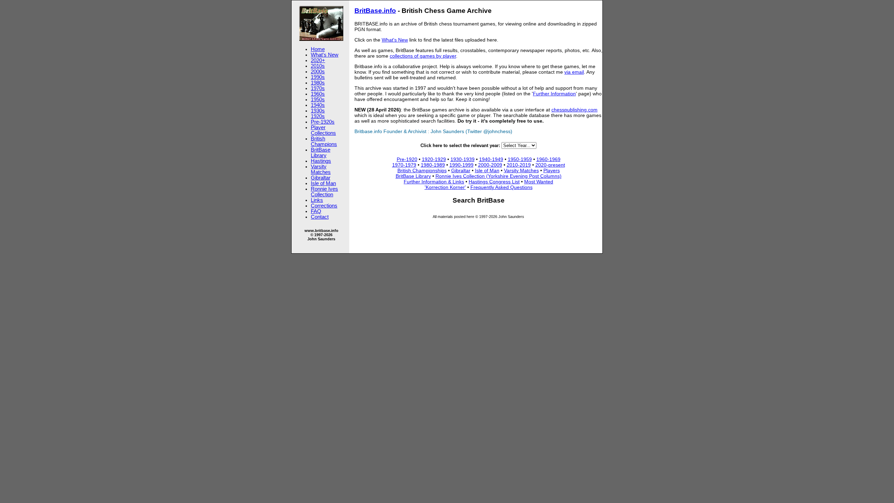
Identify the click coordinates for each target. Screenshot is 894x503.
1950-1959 (520, 159)
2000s (318, 71)
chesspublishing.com (574, 109)
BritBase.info (375, 10)
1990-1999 (461, 165)
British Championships (422, 170)
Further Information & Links (434, 181)
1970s (318, 88)
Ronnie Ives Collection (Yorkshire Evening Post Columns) (498, 176)
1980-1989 (433, 165)
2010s (318, 66)
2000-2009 (490, 165)
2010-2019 (519, 165)
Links (317, 200)
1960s (318, 94)
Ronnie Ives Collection (324, 191)
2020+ (318, 60)
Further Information (554, 93)
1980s (318, 83)
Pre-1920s (323, 122)
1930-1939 (462, 159)
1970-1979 (404, 165)
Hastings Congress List (494, 181)
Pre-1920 (407, 159)
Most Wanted (538, 181)
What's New (324, 55)
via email (574, 72)
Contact (320, 217)
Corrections (324, 206)
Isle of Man (323, 183)
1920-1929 (434, 159)
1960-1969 (548, 159)
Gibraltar (320, 178)
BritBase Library (320, 152)
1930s (318, 111)
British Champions (324, 141)
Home (318, 49)
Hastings (321, 161)
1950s (318, 99)
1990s (318, 77)
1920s (318, 116)
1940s (318, 105)
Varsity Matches (321, 169)
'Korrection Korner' (445, 187)
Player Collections (323, 130)
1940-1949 (491, 159)
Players (551, 170)
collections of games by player (423, 56)
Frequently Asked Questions (501, 187)
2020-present (550, 165)
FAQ (316, 211)
